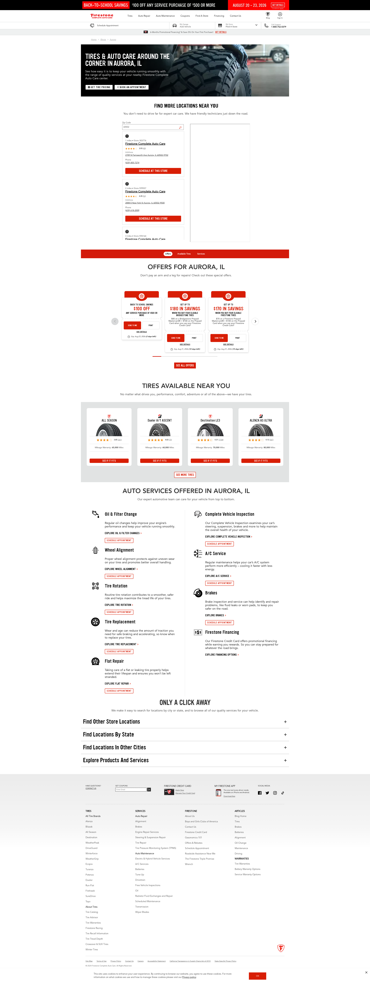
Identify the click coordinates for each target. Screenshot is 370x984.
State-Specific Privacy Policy (225, 961)
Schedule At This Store (153, 171)
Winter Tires (92, 950)
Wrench (189, 864)
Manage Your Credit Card (185, 793)
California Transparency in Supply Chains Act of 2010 (190, 961)
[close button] (366, 972)
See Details (141, 332)
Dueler (89, 880)
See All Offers (185, 365)
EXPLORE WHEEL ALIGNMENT (120, 569)
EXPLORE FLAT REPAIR (117, 683)
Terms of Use (102, 961)
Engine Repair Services (147, 832)
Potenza (90, 875)
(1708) (221, 440)
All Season (91, 832)
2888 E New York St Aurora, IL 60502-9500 (145, 203)
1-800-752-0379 (278, 27)
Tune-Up (139, 875)
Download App (229, 796)
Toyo (88, 902)
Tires (237, 822)
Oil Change (240, 843)
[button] (129, 16)
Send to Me (132, 325)
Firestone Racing (94, 928)
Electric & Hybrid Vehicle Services (152, 859)
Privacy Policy (116, 961)
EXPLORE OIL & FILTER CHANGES (122, 533)
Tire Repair (140, 843)
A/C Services (141, 864)
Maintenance (241, 848)
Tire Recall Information (97, 933)
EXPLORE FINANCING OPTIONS (221, 654)
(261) (120, 440)
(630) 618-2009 (132, 210)
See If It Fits (109, 460)
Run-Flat (90, 885)
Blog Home (240, 816)
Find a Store (181, 125)
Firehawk (90, 891)
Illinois (103, 40)
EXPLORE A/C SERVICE (217, 576)
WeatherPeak (92, 843)
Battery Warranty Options (247, 869)
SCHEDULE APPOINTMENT (119, 540)
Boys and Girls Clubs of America (201, 822)
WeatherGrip (92, 859)
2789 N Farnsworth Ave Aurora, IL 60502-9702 (146, 155)
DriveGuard (91, 848)
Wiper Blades (142, 912)
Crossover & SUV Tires (97, 944)
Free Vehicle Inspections (147, 885)
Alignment (140, 821)
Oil (136, 891)
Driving (238, 854)
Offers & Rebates (193, 843)
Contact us (91, 788)
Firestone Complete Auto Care (145, 143)
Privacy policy (189, 977)
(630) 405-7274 (132, 163)
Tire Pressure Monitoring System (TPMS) (155, 848)
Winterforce (92, 854)
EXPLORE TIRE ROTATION (118, 605)
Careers (141, 961)
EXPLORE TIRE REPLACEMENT (120, 644)
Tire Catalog (92, 912)
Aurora (113, 40)
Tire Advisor (92, 917)
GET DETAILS (220, 32)
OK (257, 976)
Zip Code (126, 123)
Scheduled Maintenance (147, 901)
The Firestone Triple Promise (199, 859)
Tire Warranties (93, 923)
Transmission (141, 907)
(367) (271, 440)
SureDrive (91, 896)
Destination (91, 837)
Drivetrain (140, 880)
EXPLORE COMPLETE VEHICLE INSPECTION (227, 536)
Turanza (89, 869)
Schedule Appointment (197, 848)
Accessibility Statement (157, 961)
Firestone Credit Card (196, 832)
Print (151, 325)
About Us (190, 816)
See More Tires (185, 475)
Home (94, 40)
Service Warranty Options (248, 874)
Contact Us (190, 827)
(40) (144, 148)
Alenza (89, 821)
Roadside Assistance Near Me (200, 854)
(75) (170, 440)
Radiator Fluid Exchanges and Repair (154, 896)
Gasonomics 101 (193, 838)
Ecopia (89, 864)
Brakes (138, 827)
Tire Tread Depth (94, 939)
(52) (144, 196)
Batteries (139, 869)
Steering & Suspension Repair (150, 837)
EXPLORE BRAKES (214, 615)
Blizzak (89, 827)
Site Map (89, 961)
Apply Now (179, 790)
